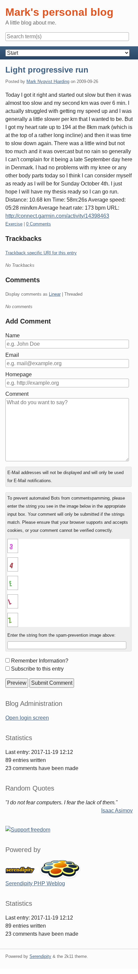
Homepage (18, 374)
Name (12, 335)
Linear (55, 294)
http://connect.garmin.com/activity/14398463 (57, 216)
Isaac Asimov (117, 810)
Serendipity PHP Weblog (35, 883)
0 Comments (38, 223)
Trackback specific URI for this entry (41, 252)
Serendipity (40, 956)
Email (12, 355)
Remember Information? (39, 661)
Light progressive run (46, 69)
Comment (16, 394)
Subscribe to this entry (37, 669)
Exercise (13, 223)
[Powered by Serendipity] (22, 869)
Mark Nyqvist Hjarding (47, 81)
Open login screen (27, 718)
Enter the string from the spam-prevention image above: (61, 635)
